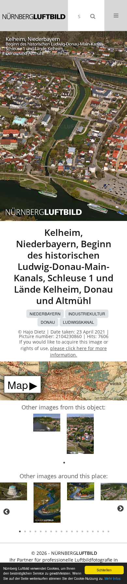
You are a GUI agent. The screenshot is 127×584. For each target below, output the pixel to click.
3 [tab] (30, 531)
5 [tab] (40, 531)
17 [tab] (103, 531)
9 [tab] (61, 531)
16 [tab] (98, 531)
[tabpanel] (46, 424)
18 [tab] (108, 531)
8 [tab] (56, 531)
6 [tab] (46, 531)
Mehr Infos (112, 578)
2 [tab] (25, 531)
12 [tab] (77, 531)
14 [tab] (87, 531)
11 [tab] (72, 531)
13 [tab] (82, 531)
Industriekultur (86, 313)
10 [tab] (67, 531)
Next (120, 508)
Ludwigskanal (78, 322)
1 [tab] (64, 462)
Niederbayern (45, 313)
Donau (48, 322)
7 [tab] (51, 531)
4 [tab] (35, 531)
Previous (6, 511)
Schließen (104, 569)
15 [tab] (93, 531)
